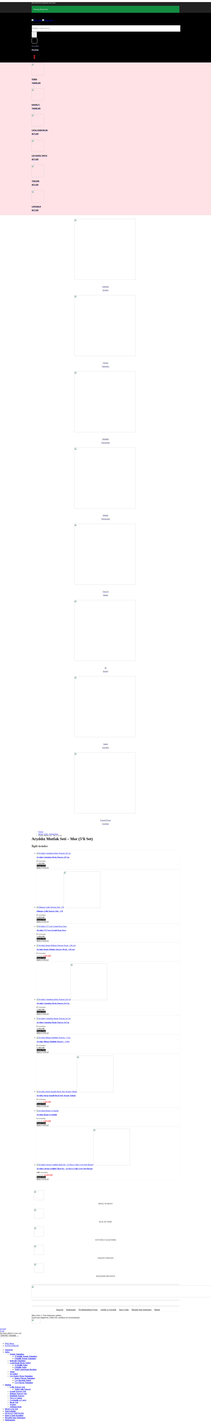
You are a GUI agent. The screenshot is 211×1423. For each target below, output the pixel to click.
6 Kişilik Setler (21, 1367)
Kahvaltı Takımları (18, 1361)
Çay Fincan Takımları (24, 1383)
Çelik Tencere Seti (17, 1387)
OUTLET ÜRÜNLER (14, 1413)
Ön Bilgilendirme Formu (88, 1310)
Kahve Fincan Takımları (25, 1378)
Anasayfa (59, 1310)
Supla (12, 1372)
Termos (13, 1405)
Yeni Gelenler (10, 1411)
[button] (36, 23)
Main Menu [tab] (9, 1343)
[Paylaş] (203, 2)
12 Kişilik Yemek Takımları (26, 1356)
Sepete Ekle (41, 866)
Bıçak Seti (14, 1402)
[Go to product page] (108, 853)
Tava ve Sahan (16, 1398)
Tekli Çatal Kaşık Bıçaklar (26, 1369)
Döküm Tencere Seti (18, 1394)
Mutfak (8, 1385)
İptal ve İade (124, 1310)
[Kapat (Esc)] (208, 2)
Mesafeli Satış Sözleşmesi (141, 1310)
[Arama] (34, 35)
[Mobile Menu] (33, 18)
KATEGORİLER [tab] (12, 1346)
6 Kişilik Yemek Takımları (25, 1358)
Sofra (7, 1352)
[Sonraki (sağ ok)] (206, 711)
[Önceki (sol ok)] (4, 711)
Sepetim (4, 1336)
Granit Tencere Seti (18, 1391)
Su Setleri (14, 1374)
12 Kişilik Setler (21, 1365)
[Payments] (36, 1323)
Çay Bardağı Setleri (23, 1380)
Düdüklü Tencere (17, 1396)
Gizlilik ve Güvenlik (108, 1310)
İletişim (157, 1310)
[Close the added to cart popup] (18, 1336)
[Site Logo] (42, 20)
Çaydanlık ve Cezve (18, 1400)
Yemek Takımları (17, 1354)
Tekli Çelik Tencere (23, 1389)
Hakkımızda (71, 1310)
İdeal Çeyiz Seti (11, 1409)
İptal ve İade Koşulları (14, 1415)
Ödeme (12, 1335)
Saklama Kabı (15, 1407)
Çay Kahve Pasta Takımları (21, 1376)
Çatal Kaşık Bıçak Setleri (20, 1363)
